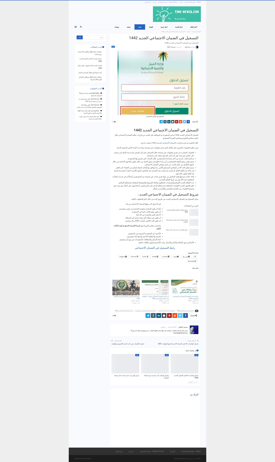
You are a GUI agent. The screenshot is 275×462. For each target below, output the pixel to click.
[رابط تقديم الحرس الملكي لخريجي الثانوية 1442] (126, 287)
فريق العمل (148, 2)
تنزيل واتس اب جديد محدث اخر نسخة (177, 230)
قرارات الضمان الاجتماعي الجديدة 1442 (124, 310)
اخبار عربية (164, 27)
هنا (127, 204)
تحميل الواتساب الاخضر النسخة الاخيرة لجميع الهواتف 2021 (178, 344)
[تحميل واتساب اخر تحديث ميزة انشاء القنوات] (193, 222)
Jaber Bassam (94, 99)
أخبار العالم (193, 27)
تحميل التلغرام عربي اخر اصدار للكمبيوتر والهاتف (128, 344)
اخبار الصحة (179, 27)
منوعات (116, 27)
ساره (97, 116)
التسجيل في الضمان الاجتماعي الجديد (166, 310)
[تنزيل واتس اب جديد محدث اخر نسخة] (193, 232)
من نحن (154, 2)
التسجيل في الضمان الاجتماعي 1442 (185, 310)
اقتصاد (151, 27)
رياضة (129, 27)
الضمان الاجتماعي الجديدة (166, 143)
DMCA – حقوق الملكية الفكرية (192, 2)
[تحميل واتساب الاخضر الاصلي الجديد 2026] (193, 212)
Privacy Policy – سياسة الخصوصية (167, 2)
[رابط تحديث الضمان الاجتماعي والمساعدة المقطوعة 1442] (184, 287)
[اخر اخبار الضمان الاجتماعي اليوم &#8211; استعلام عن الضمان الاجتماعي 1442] (155, 287)
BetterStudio (87, 458)
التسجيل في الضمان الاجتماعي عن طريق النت (145, 310)
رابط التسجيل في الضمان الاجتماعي (155, 247)
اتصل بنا (181, 2)
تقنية (139, 27)
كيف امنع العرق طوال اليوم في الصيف (90, 72)
